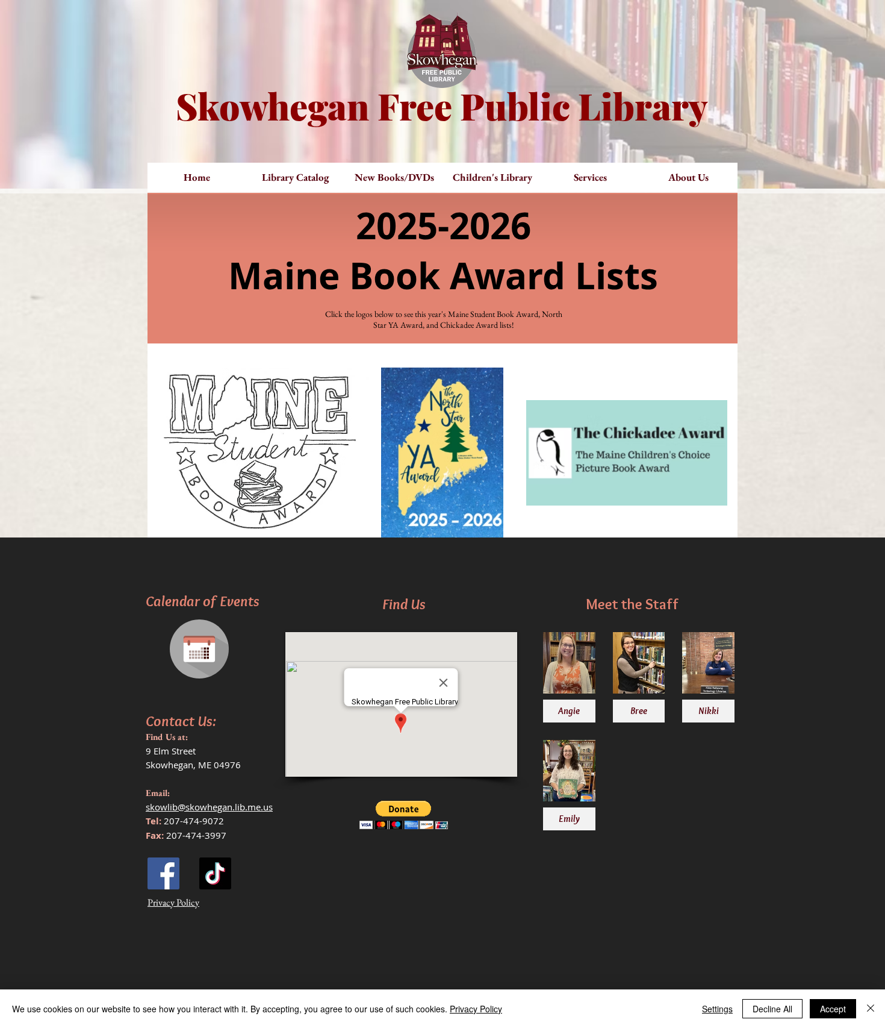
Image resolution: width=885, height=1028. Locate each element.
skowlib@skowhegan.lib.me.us (209, 807)
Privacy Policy (476, 1009)
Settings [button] (717, 1009)
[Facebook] (163, 873)
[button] (394, 177)
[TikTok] (215, 873)
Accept (833, 1009)
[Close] (870, 1008)
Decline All (772, 1009)
